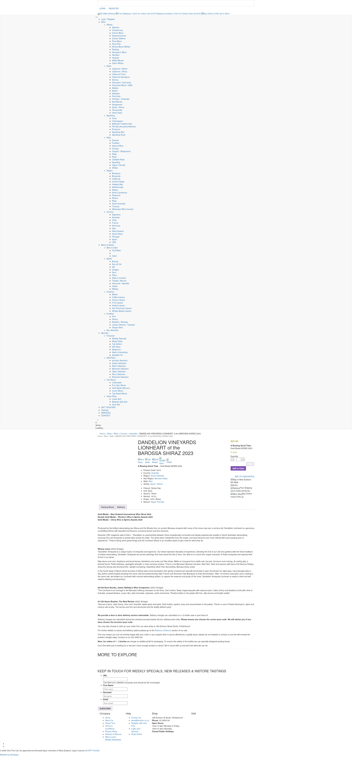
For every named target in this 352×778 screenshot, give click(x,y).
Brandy (115, 261)
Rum (114, 272)
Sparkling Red (118, 132)
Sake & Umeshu (119, 277)
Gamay (115, 79)
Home (100, 436)
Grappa (115, 269)
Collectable (117, 382)
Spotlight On (117, 355)
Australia (116, 217)
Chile (114, 220)
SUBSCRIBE (105, 708)
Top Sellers (117, 344)
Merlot (115, 90)
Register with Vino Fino (139, 724)
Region (110, 170)
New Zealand (118, 231)
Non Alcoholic (112, 330)
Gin (113, 266)
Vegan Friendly (118, 165)
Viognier (115, 57)
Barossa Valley (161, 478)
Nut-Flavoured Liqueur (122, 308)
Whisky (115, 289)
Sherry (115, 319)
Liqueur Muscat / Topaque (123, 324)
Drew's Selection (119, 363)
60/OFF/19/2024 (92, 750)
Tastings (104, 410)
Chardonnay (117, 30)
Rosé (114, 156)
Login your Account (136, 730)
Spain (114, 239)
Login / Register (108, 19)
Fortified (115, 143)
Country (110, 211)
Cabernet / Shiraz (119, 71)
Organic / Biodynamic (121, 151)
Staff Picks (111, 357)
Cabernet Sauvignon (121, 77)
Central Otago (118, 181)
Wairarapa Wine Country (122, 209)
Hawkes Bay (117, 184)
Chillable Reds (118, 159)
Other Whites (117, 63)
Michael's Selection (120, 368)
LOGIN (102, 8)
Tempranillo (117, 110)
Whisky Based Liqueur (121, 311)
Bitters (115, 294)
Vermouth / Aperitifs (120, 283)
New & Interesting (119, 352)
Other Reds (117, 112)
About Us (109, 720)
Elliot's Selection (119, 366)
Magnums (116, 349)
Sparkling (111, 115)
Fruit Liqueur (117, 302)
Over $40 (116, 404)
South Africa (117, 233)
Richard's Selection (120, 377)
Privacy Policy (111, 731)
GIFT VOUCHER (108, 407)
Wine (103, 22)
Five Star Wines (119, 385)
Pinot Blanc (117, 41)
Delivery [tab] (121, 507)
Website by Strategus (9, 754)
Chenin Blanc (118, 33)
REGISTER (114, 8)
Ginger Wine (117, 327)
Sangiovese (117, 104)
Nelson (115, 189)
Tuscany (115, 206)
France (115, 222)
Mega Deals (117, 341)
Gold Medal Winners (121, 388)
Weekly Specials (119, 338)
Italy (114, 228)
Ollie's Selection (119, 371)
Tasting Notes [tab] (107, 507)
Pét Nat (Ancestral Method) (124, 126)
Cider (114, 255)
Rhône (115, 198)
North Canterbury (119, 192)
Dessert (115, 140)
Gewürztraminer (119, 35)
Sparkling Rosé (118, 134)
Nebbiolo (116, 93)
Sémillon (115, 55)
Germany (116, 225)
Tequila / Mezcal (119, 280)
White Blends (117, 60)
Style (109, 137)
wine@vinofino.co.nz (140, 720)
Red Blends (117, 101)
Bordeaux (116, 173)
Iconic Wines (117, 390)
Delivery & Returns (163, 630)
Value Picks (111, 396)
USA (114, 242)
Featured (111, 335)
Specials (104, 333)
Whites (109, 24)
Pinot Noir (116, 96)
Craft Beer (116, 250)
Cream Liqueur (118, 300)
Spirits (109, 258)
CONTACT (105, 415)
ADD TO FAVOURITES (244, 476)
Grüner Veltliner (119, 38)
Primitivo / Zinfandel (120, 99)
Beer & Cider (112, 247)
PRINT (250, 464)
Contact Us (136, 717)
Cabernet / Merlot (119, 68)
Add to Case (238, 468)
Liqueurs (110, 291)
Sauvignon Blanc (119, 52)
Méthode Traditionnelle (122, 123)
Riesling (115, 49)
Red (150, 481)
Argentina (116, 214)
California (116, 178)
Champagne (117, 121)
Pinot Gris (116, 44)
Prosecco (116, 129)
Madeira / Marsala (120, 322)
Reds (109, 66)
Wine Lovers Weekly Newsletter (113, 738)
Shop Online (136, 734)
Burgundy (116, 176)
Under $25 (116, 399)
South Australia (118, 203)
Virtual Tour (110, 723)
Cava (114, 118)
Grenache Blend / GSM (122, 85)
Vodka (114, 286)
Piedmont (116, 195)
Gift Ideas (116, 346)
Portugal (115, 236)
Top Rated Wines (119, 393)
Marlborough (117, 187)
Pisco (114, 275)
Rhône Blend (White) (121, 46)
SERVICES (105, 412)
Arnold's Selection (120, 360)
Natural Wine (117, 145)
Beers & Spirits (107, 244)
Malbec (115, 88)
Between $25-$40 (119, 401)
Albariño (115, 27)
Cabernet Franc (119, 74)
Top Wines (111, 379)
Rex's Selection (118, 374)
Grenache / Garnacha (121, 82)
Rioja (114, 200)
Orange (115, 148)
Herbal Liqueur (118, 305)
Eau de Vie (117, 264)
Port (114, 316)
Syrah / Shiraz (118, 107)
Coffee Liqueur (118, 297)
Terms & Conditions (109, 727)
